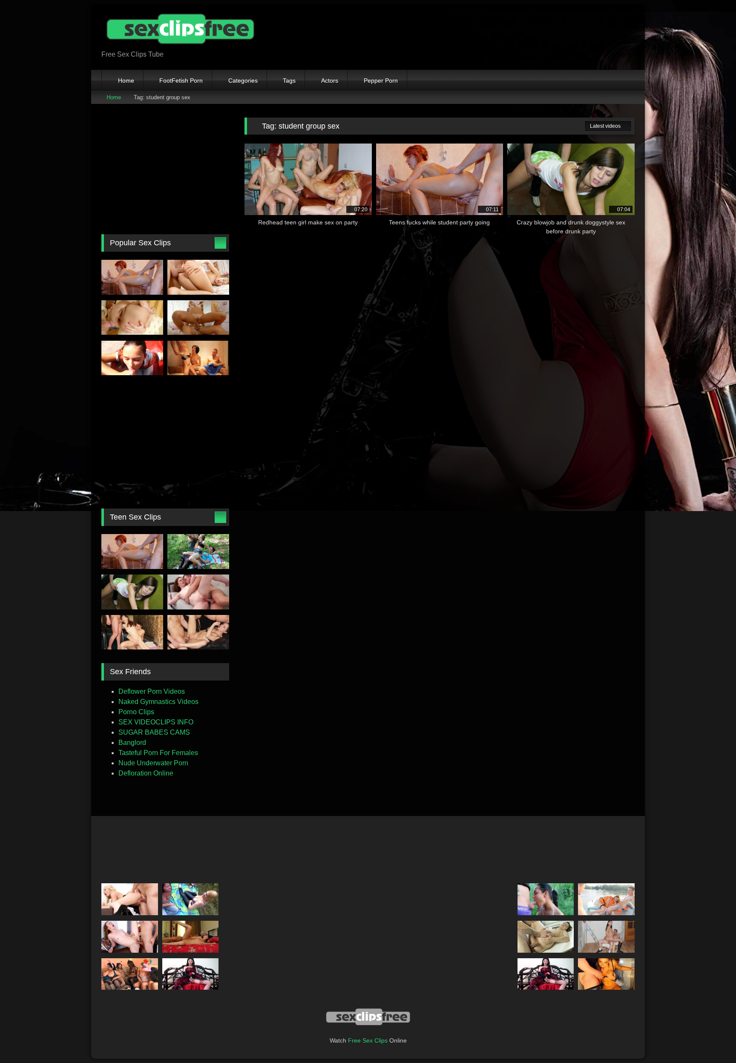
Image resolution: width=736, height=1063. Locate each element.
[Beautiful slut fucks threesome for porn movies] (198, 632)
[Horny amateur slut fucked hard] (132, 317)
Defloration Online (145, 773)
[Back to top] (710, 1037)
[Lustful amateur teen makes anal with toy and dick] (198, 277)
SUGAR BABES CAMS (154, 732)
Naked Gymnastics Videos (158, 701)
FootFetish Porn (181, 80)
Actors (329, 80)
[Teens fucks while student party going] (132, 277)
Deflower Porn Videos (151, 691)
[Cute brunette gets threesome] (198, 358)
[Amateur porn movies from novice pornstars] (190, 937)
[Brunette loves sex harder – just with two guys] (606, 937)
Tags (289, 80)
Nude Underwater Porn (153, 763)
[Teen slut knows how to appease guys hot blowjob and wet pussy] (606, 974)
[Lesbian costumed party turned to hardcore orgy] (129, 974)
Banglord (132, 742)
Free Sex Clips (368, 1040)
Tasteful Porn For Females (158, 752)
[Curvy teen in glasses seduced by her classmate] (129, 937)
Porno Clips (136, 711)
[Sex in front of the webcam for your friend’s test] (190, 974)
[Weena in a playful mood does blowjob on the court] (132, 358)
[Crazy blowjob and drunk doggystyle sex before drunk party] (132, 592)
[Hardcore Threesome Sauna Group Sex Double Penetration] (132, 632)
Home (126, 80)
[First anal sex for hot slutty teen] (198, 317)
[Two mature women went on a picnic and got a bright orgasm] (190, 899)
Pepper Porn (381, 80)
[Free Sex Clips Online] (178, 30)
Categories (243, 80)
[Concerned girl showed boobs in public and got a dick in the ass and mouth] (198, 551)
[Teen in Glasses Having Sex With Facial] (546, 937)
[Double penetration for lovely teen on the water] (606, 899)
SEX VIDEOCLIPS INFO (155, 722)
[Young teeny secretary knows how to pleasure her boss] (129, 899)
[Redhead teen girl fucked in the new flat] (198, 592)
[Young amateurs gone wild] (546, 899)
